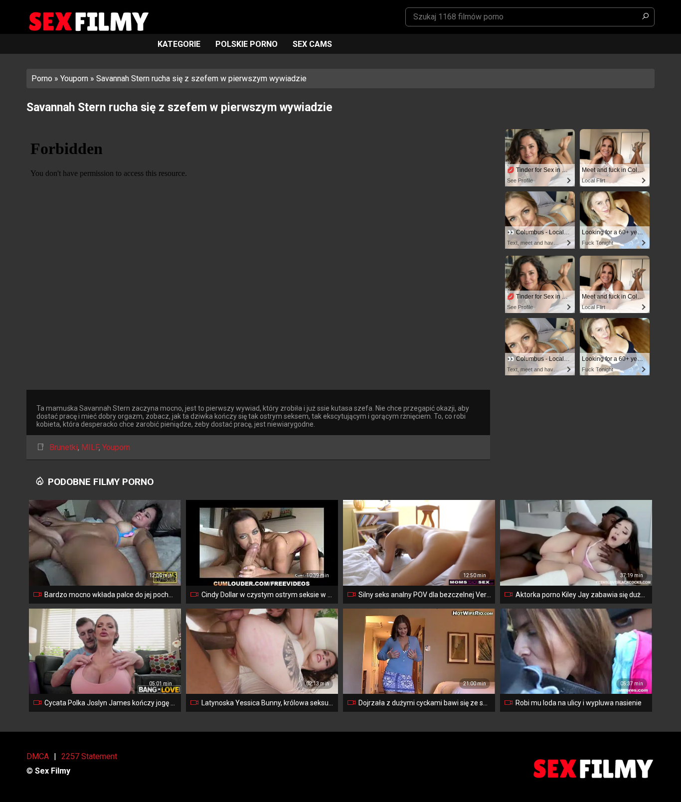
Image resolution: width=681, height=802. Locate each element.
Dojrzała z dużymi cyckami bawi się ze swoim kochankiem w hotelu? (424, 703)
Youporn (74, 78)
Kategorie (179, 44)
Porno (41, 78)
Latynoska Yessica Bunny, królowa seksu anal (267, 703)
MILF (90, 447)
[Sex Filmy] (88, 21)
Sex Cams (312, 44)
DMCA (37, 756)
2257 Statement (89, 756)
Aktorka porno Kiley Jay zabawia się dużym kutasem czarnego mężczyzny (581, 595)
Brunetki (63, 447)
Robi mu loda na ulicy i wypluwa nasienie (578, 703)
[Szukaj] (645, 16)
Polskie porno (246, 44)
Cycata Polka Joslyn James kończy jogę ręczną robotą (110, 703)
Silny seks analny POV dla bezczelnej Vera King (424, 595)
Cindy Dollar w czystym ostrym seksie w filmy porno (267, 595)
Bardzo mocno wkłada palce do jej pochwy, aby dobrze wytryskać (110, 595)
